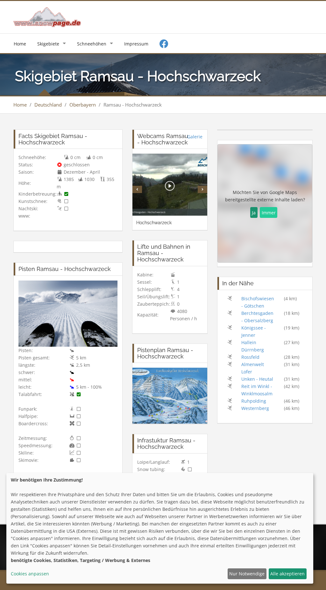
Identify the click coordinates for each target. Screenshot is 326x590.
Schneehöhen (91, 44)
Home (20, 44)
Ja (254, 213)
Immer (269, 213)
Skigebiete (48, 44)
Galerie (194, 137)
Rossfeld (250, 357)
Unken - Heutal (257, 379)
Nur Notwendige (247, 574)
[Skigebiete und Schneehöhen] (47, 17)
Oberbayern (82, 104)
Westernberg (255, 408)
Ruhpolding (253, 401)
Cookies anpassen (30, 574)
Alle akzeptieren (287, 574)
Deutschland (48, 104)
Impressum (136, 44)
